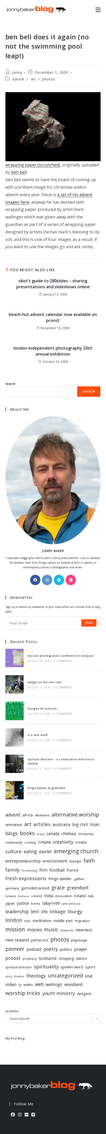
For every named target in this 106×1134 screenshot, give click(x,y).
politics (66, 949)
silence (81, 958)
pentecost (39, 940)
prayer (80, 949)
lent (35, 912)
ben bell (18, 172)
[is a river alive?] (14, 737)
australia (61, 824)
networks (66, 930)
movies (34, 929)
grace (58, 887)
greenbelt (78, 888)
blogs (11, 833)
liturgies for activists (42, 708)
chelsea (68, 833)
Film (43, 870)
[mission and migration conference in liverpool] (14, 658)
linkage (57, 911)
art (33, 79)
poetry (50, 949)
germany (12, 888)
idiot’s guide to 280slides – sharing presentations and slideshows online (53, 283)
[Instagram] (47, 580)
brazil (41, 834)
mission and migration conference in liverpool (61, 656)
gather (79, 879)
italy (91, 896)
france (72, 870)
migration (82, 920)
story (8, 976)
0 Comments (63, 661)
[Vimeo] (59, 580)
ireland (80, 895)
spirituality (46, 966)
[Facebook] (35, 580)
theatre (19, 976)
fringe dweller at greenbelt (46, 788)
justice (23, 903)
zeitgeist (84, 993)
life (44, 912)
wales (28, 984)
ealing (30, 851)
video (10, 984)
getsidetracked (35, 887)
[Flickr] (71, 580)
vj (20, 984)
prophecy (30, 958)
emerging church (76, 851)
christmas (86, 833)
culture (13, 851)
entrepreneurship (23, 861)
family (12, 869)
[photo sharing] (53, 126)
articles (41, 824)
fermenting (29, 870)
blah (94, 824)
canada (53, 833)
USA (88, 976)
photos (48, 79)
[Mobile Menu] (98, 9)
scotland (48, 958)
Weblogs (54, 984)
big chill (80, 824)
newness (83, 930)
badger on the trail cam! (45, 682)
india (48, 896)
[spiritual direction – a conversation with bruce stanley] (14, 764)
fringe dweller (60, 878)
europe (75, 861)
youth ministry (58, 993)
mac (27, 920)
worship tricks (22, 993)
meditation (42, 920)
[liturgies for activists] (14, 711)
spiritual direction (18, 967)
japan (10, 903)
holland (10, 896)
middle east (63, 920)
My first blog (14, 1038)
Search (10, 384)
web (39, 984)
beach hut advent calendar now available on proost (53, 317)
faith (89, 860)
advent (18, 79)
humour (23, 896)
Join (89, 623)
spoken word (72, 966)
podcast (33, 949)
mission (15, 929)
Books (27, 833)
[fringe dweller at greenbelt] (14, 790)
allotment (42, 815)
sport (90, 966)
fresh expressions (25, 878)
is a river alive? (38, 735)
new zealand (17, 940)
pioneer (14, 948)
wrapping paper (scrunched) (32, 165)
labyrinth (51, 903)
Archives (12, 1011)
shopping (66, 958)
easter (45, 852)
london (13, 920)
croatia (80, 842)
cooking (30, 842)
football (57, 870)
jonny (17, 72)
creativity (63, 842)
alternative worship (75, 814)
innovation (63, 896)
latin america (71, 903)
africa (28, 815)
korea (35, 903)
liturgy (74, 911)
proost (13, 958)
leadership (17, 911)
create (44, 842)
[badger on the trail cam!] (14, 684)
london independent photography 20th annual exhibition (52, 351)
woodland (73, 984)
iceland (36, 896)
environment (55, 861)
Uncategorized (65, 975)
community (13, 842)
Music (51, 929)
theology (36, 976)
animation (13, 824)
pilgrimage (79, 940)
